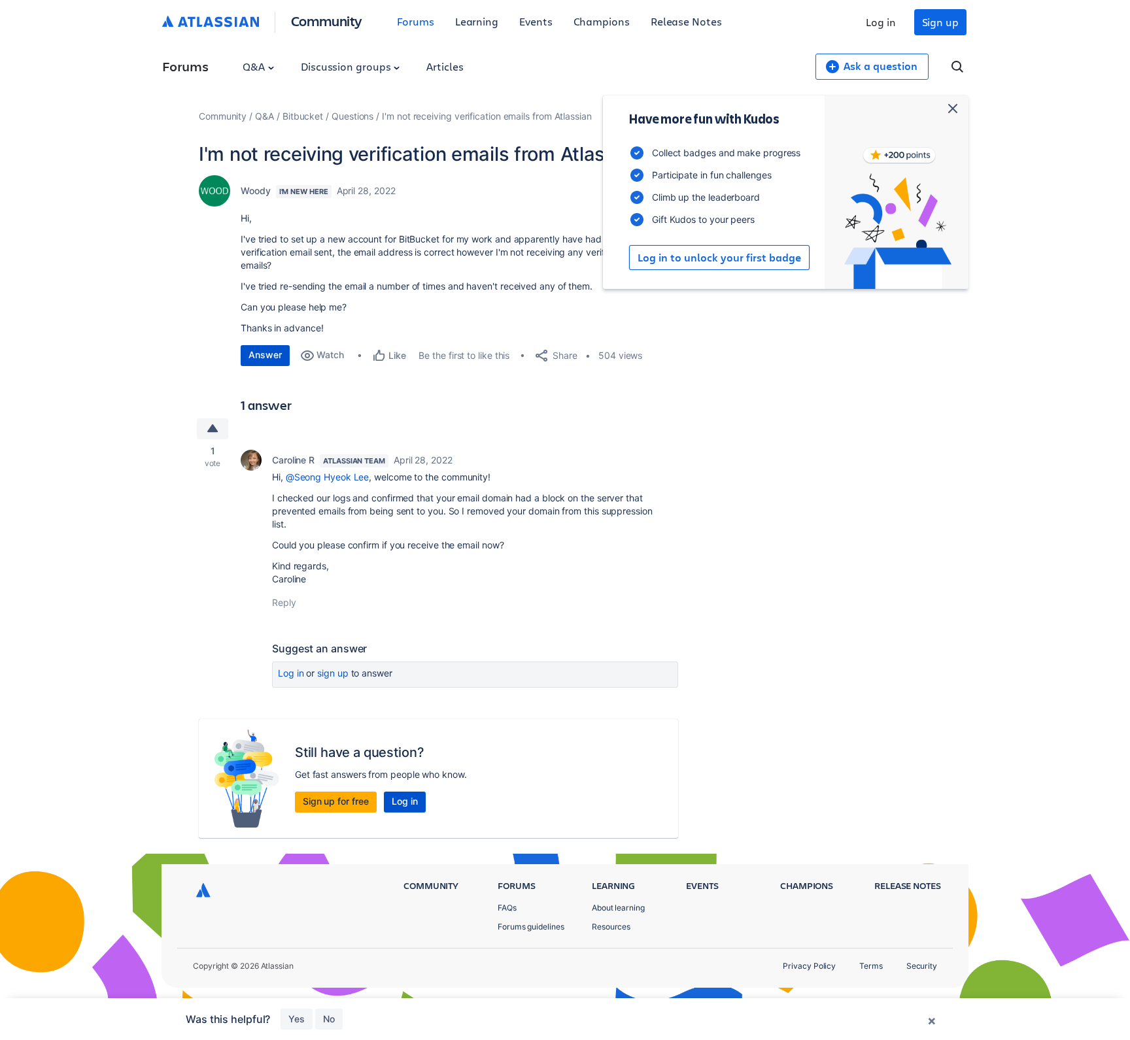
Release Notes (686, 21)
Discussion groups (347, 66)
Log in (881, 22)
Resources (611, 926)
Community (326, 20)
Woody (256, 190)
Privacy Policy (809, 966)
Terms (871, 966)
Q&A (255, 66)
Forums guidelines (531, 926)
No (329, 1018)
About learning (618, 908)
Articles (444, 66)
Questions (352, 116)
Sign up (940, 22)
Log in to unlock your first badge (719, 257)
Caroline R (293, 459)
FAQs (507, 908)
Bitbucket (302, 116)
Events (536, 21)
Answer (265, 354)
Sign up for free (336, 801)
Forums (415, 21)
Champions (602, 21)
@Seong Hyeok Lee (327, 476)
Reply (284, 602)
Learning (476, 21)
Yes (296, 1018)
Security (921, 966)
